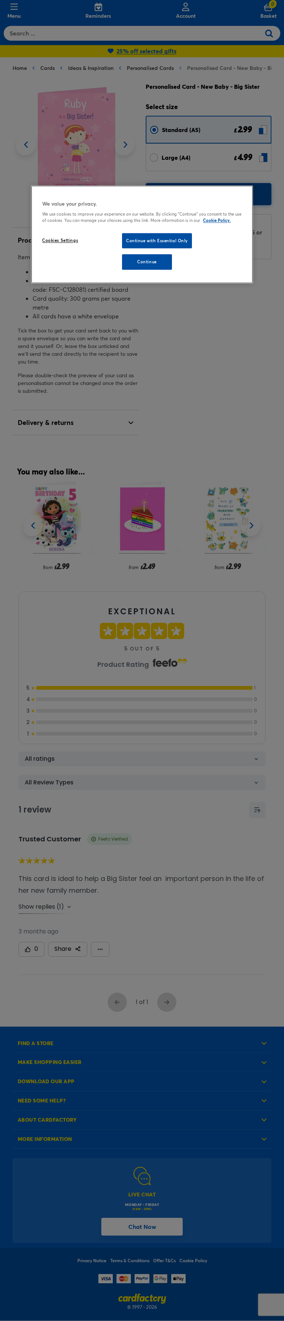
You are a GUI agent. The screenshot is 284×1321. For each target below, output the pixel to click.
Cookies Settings (60, 240)
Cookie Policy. (217, 220)
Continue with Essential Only (157, 240)
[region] (142, 234)
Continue (147, 262)
